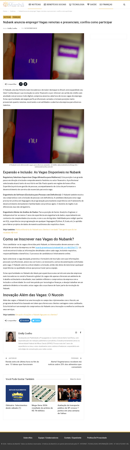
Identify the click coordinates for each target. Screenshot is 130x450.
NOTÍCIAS (36, 4)
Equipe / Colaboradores (48, 438)
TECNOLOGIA (78, 4)
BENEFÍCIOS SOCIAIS (56, 4)
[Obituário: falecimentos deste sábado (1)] (17, 393)
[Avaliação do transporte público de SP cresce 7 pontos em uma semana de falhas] (69, 393)
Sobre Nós (27, 438)
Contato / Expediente (72, 438)
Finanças (16, 17)
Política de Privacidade (97, 438)
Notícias (7, 17)
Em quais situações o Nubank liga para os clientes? (36, 314)
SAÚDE (93, 4)
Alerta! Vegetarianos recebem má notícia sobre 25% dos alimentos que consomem (65, 364)
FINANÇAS (107, 4)
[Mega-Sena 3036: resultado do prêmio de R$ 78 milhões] (43, 393)
